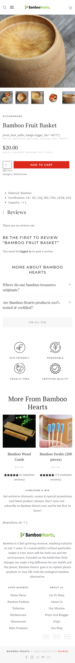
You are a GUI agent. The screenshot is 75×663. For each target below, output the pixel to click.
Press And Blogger (57, 615)
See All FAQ (37, 322)
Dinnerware (18, 621)
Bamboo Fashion (18, 602)
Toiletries (18, 608)
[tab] (6, 97)
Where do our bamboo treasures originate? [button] (29, 287)
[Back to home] (37, 7)
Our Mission (57, 608)
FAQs (56, 621)
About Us (57, 602)
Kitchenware (12, 116)
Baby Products (18, 628)
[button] (4, 7)
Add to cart (41, 164)
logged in (25, 251)
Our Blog (56, 628)
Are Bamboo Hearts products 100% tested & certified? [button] (31, 305)
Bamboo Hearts (18, 651)
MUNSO (63, 651)
